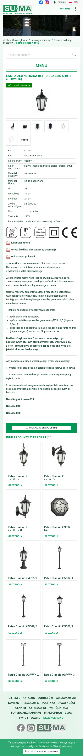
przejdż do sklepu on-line (43, 428)
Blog (68, 712)
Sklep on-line (53, 717)
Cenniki (20, 707)
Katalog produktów (41, 40)
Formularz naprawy (26, 712)
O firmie (65, 8)
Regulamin (31, 702)
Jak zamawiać (66, 697)
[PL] (70, 2)
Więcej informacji (63, 746)
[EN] (76, 2)
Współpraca (58, 707)
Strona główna (20, 40)
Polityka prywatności (58, 702)
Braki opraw (53, 712)
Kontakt (14, 702)
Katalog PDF (38, 707)
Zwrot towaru (30, 717)
